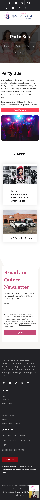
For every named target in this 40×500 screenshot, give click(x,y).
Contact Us (9, 459)
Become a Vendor (8, 416)
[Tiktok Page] (32, 8)
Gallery (4, 419)
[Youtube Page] (28, 383)
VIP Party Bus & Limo (21, 237)
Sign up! (20, 332)
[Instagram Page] (25, 8)
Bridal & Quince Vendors (11, 403)
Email (6, 303)
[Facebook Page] (19, 8)
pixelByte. (20, 495)
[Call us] (6, 8)
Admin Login (9, 492)
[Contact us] (13, 8)
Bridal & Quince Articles (11, 423)
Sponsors (5, 400)
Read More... (19, 110)
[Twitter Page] (4, 383)
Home (6, 46)
